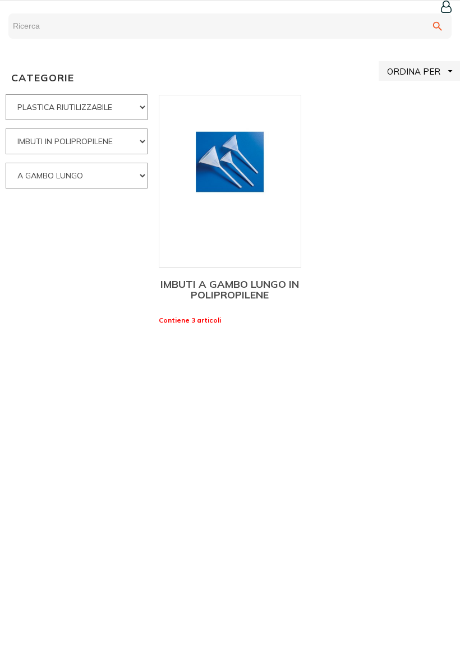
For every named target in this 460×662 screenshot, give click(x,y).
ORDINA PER (421, 71)
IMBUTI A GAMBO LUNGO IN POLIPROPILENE (229, 290)
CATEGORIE (42, 77)
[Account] (446, 7)
